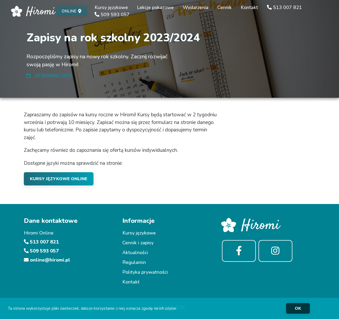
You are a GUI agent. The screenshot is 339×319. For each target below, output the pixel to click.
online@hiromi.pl (49, 260)
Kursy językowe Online (58, 179)
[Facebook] (239, 251)
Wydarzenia (195, 7)
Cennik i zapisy (138, 243)
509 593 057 (114, 14)
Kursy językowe (111, 7)
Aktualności (135, 252)
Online (69, 11)
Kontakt (249, 7)
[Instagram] (275, 251)
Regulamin (134, 262)
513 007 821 (287, 7)
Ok (298, 308)
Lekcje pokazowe (155, 7)
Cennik (224, 7)
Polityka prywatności (145, 272)
